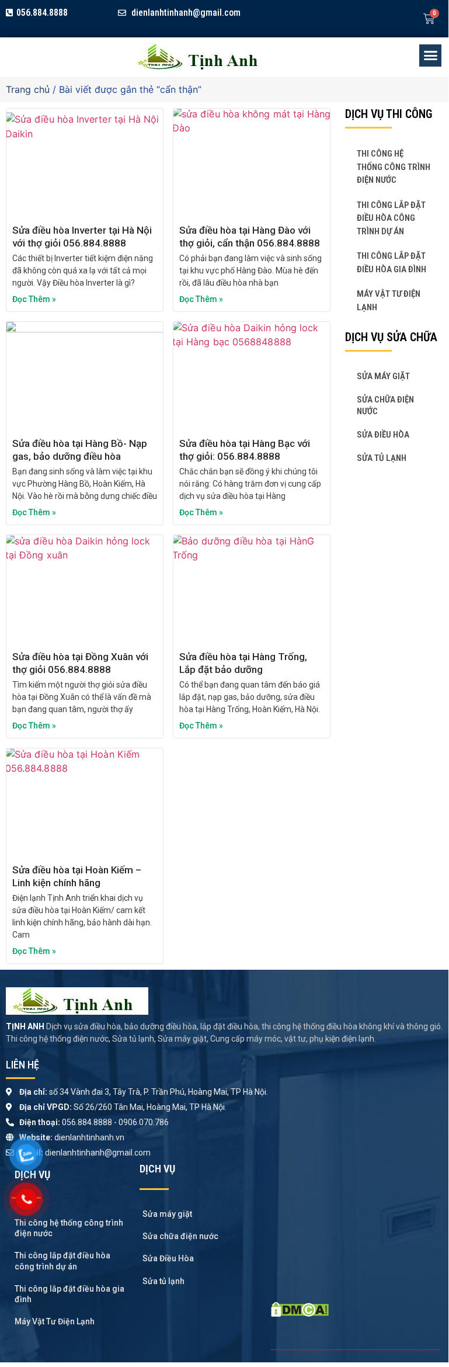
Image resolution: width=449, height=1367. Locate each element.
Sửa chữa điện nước (385, 405)
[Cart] (429, 19)
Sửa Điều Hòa (383, 434)
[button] (430, 55)
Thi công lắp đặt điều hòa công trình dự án (391, 218)
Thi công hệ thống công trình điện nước (393, 166)
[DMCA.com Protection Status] (300, 1313)
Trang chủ (28, 89)
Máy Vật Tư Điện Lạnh (388, 301)
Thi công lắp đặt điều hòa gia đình (391, 263)
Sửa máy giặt (383, 376)
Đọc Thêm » (34, 299)
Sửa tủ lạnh (381, 458)
